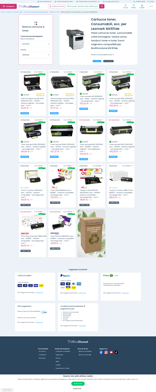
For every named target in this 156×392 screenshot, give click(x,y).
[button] (78, 388)
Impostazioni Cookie (62, 368)
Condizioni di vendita (63, 351)
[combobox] (82, 6)
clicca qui (39, 292)
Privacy (58, 358)
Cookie (58, 365)
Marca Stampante (27, 39)
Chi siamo (42, 351)
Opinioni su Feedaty (85, 351)
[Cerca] (101, 6)
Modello (23, 50)
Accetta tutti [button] (78, 383)
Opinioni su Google (85, 355)
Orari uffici (42, 358)
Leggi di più (134, 379)
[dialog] (78, 383)
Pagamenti (59, 355)
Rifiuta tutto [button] (7, 390)
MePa (57, 361)
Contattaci (42, 355)
